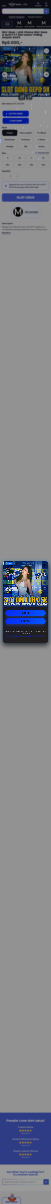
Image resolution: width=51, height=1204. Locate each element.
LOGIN (25, 613)
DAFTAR (25, 621)
